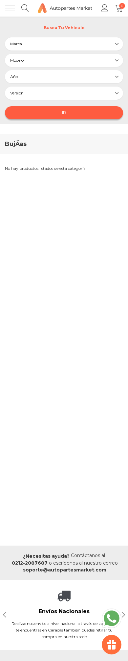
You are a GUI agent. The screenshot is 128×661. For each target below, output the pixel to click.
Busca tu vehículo (64, 27)
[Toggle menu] (10, 8)
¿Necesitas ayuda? (46, 556)
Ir (64, 112)
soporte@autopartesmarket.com (64, 570)
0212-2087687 (30, 563)
